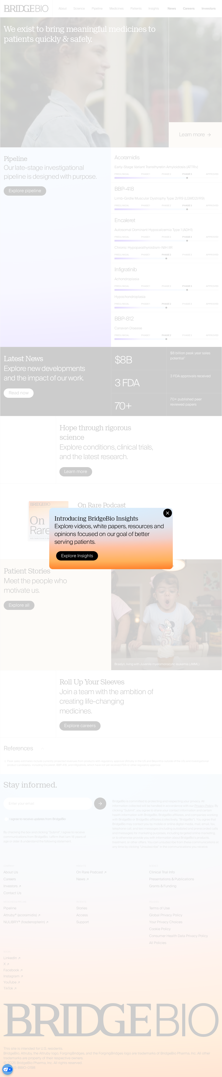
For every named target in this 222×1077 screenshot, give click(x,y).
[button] (167, 513)
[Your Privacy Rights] (7, 1069)
